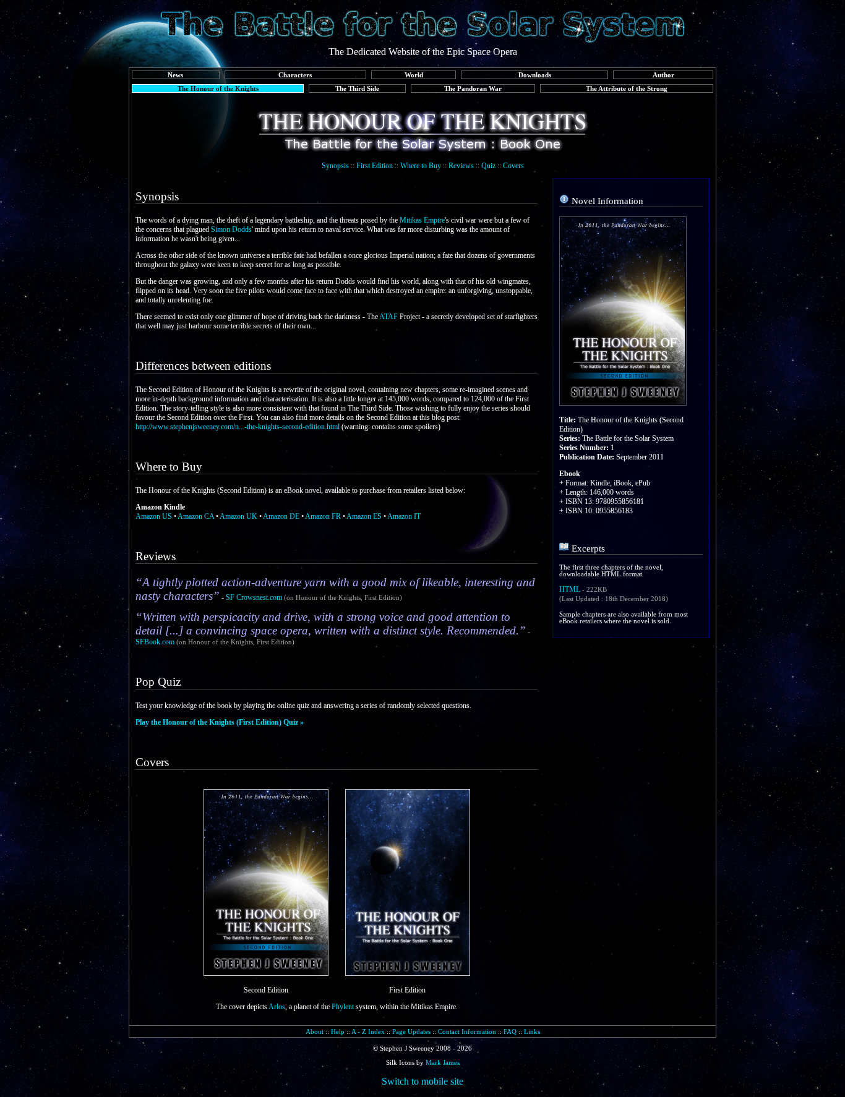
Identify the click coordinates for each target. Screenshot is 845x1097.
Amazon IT (404, 516)
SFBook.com (154, 642)
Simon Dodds (231, 229)
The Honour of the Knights (218, 88)
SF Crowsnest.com (254, 597)
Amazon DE (281, 516)
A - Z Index (368, 1031)
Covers (513, 165)
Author (663, 75)
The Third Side (357, 88)
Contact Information (467, 1031)
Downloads (534, 75)
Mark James (443, 1062)
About (315, 1031)
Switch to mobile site (422, 1081)
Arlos (276, 1006)
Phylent (343, 1006)
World (414, 75)
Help (338, 1031)
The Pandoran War (473, 88)
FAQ (510, 1031)
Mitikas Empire (422, 220)
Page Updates (411, 1031)
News (175, 75)
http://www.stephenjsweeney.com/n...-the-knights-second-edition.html (238, 426)
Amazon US (153, 516)
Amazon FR (323, 516)
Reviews (461, 165)
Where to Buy (420, 165)
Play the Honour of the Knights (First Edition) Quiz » (219, 722)
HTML (569, 589)
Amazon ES (364, 516)
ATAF (388, 316)
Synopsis (335, 165)
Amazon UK (238, 516)
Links (532, 1031)
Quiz (488, 165)
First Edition (374, 165)
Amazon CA (196, 516)
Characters (295, 75)
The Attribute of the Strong (626, 88)
